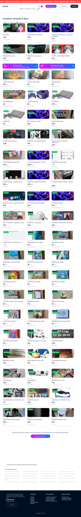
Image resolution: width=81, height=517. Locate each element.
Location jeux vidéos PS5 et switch (36, 181)
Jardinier (32, 500)
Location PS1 (55, 101)
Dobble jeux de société (58, 301)
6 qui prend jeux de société (10, 340)
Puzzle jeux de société (58, 242)
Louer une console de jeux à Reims (65, 476)
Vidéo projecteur (7, 380)
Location (32, 498)
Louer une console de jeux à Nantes (30, 473)
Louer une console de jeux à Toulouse (66, 471)
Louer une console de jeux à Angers (30, 481)
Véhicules (32, 503)
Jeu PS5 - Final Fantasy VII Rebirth (61, 56)
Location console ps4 (33, 400)
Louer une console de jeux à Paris (12, 471)
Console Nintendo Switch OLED (11, 162)
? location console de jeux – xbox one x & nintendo (62, 35)
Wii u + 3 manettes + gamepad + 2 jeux (13, 222)
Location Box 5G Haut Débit (59, 162)
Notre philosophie (50, 499)
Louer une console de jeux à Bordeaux (13, 476)
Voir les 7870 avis (10, 501)
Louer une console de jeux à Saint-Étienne (12, 479)
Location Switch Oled (57, 203)
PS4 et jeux (6, 34)
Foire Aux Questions (50, 498)
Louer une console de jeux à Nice (12, 473)
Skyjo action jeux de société (34, 262)
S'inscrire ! (12, 505)
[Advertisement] (40, 13)
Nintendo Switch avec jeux (34, 56)
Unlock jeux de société (58, 262)
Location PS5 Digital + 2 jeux (59, 419)
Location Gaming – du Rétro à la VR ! (12, 181)
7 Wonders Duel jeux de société (35, 321)
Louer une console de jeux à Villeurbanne (66, 481)
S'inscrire (74, 6)
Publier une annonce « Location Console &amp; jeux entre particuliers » (22, 464)
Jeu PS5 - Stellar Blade (33, 82)
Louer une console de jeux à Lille (29, 476)
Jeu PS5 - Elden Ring (8, 82)
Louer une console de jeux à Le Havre (30, 478)
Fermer (78, 1)
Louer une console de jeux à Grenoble (66, 478)
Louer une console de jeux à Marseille (30, 471)
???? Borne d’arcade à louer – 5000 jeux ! (62, 182)
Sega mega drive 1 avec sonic (35, 360)
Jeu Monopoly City (8, 101)
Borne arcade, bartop (57, 121)
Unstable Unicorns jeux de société (61, 321)
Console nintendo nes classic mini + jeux (13, 400)
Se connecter (64, 6)
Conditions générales (66, 498)
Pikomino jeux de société (58, 281)
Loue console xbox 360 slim (59, 360)
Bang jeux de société (33, 301)
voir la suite (59, 22)
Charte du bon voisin (66, 499)
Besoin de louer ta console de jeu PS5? (13, 203)
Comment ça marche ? (51, 497)
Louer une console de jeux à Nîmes (47, 481)
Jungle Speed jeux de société (35, 242)
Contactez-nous (65, 497)
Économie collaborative (51, 500)
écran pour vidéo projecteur (34, 419)
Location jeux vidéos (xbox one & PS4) (62, 222)
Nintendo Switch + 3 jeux (58, 380)
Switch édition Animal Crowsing (11, 419)
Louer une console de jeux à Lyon (47, 471)
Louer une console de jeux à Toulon (47, 478)
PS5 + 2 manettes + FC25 (34, 121)
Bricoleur (32, 499)
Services (32, 497)
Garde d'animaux (34, 502)
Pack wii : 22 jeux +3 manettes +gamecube (60, 141)
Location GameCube (32, 101)
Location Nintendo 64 (57, 340)
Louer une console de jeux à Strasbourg (66, 473)
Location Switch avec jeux (10, 141)
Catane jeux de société (9, 281)
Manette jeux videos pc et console (36, 340)
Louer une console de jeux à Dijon (12, 481)
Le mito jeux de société (9, 321)
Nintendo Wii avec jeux (9, 56)
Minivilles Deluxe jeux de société (11, 262)
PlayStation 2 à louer (8, 360)
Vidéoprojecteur (31, 380)
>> (50, 429)
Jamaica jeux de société (33, 281)
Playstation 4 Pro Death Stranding (36, 141)
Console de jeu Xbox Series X (35, 34)
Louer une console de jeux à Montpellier (48, 473)
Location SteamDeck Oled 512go (36, 203)
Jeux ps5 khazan (56, 82)
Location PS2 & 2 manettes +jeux (12, 242)
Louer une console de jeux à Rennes (48, 476)
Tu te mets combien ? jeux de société (13, 301)
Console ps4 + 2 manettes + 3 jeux (61, 400)
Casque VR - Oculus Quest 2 (34, 222)
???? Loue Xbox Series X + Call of (36, 162)
